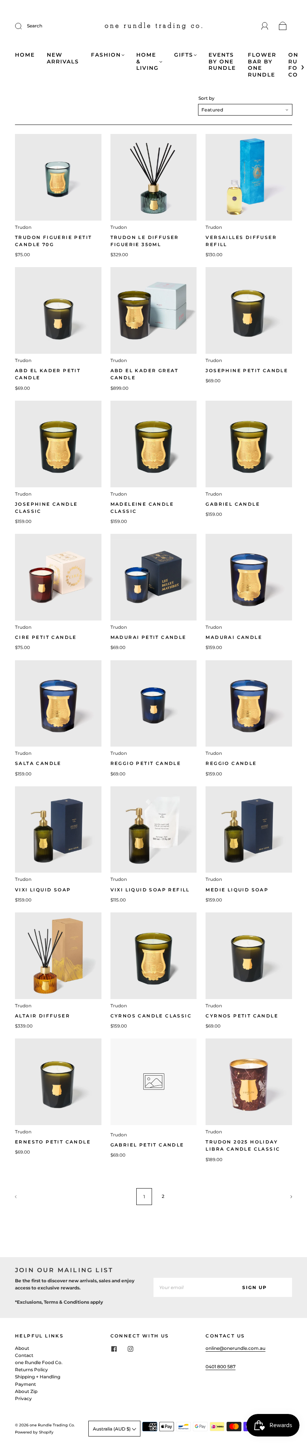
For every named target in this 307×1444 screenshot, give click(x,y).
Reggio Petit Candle (145, 763)
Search (34, 26)
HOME (25, 55)
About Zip (26, 1391)
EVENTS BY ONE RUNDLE (222, 61)
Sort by (206, 98)
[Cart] (283, 26)
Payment (25, 1384)
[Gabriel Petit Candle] (153, 1081)
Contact (24, 1355)
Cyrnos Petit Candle (242, 1016)
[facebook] (114, 1349)
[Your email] (185, 1287)
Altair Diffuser (42, 1016)
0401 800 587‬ (220, 1366)
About (22, 1348)
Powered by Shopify (34, 1432)
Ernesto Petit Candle (53, 1142)
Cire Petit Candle (46, 637)
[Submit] (23, 26)
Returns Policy (31, 1369)
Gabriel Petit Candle (147, 1145)
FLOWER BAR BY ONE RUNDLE (262, 65)
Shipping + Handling (37, 1376)
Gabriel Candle (233, 504)
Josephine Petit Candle (247, 370)
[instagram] (130, 1349)
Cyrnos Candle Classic (151, 1016)
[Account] (265, 26)
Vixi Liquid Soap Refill (150, 890)
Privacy (23, 1398)
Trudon (23, 227)
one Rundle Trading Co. (52, 1425)
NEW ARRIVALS (63, 58)
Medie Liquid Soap (237, 890)
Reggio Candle (231, 763)
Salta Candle (38, 763)
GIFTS (183, 55)
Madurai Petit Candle (148, 637)
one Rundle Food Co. (39, 1362)
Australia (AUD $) (112, 1429)
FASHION (106, 55)
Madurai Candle (234, 637)
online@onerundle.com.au (235, 1348)
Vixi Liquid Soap (43, 890)
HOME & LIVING (147, 61)
